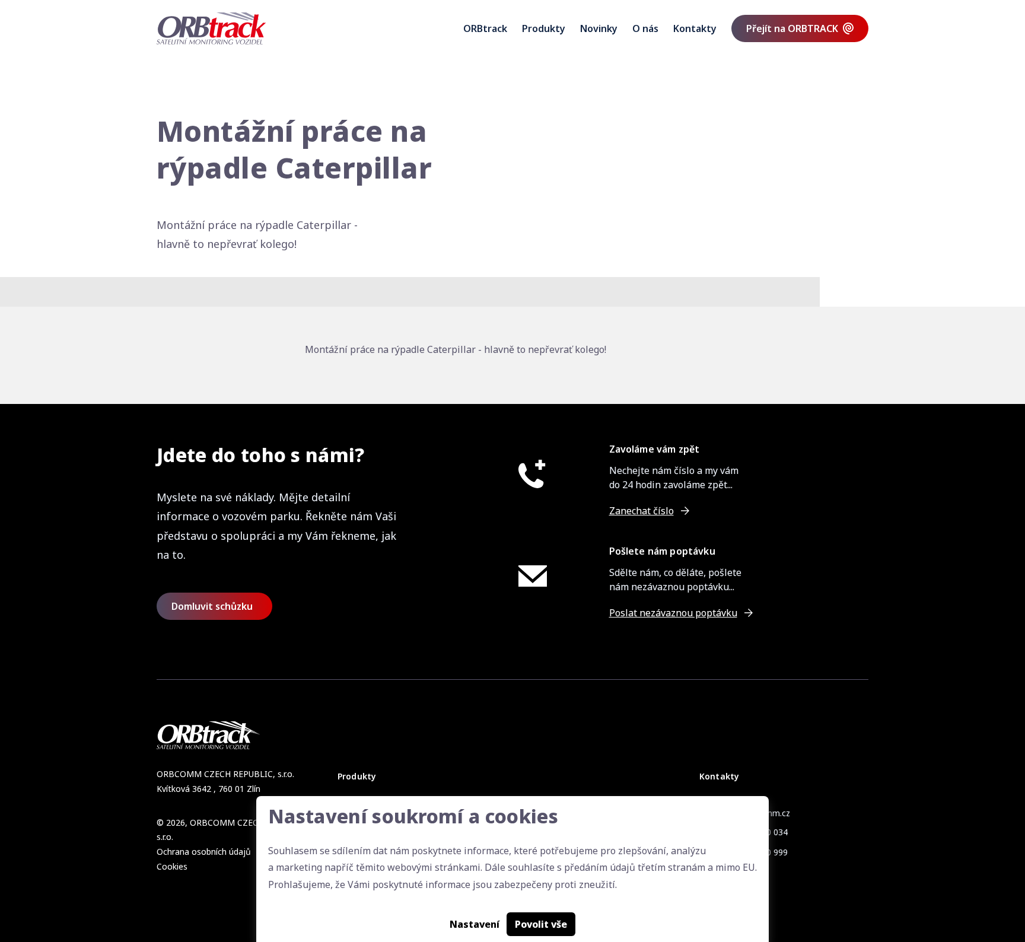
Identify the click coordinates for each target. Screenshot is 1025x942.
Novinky (598, 28)
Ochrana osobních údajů (204, 851)
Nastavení (474, 924)
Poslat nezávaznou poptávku (673, 612)
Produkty (543, 28)
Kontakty (695, 28)
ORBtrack (485, 28)
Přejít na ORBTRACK (792, 28)
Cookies (172, 866)
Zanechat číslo (641, 510)
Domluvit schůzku (212, 606)
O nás (645, 28)
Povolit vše (541, 924)
